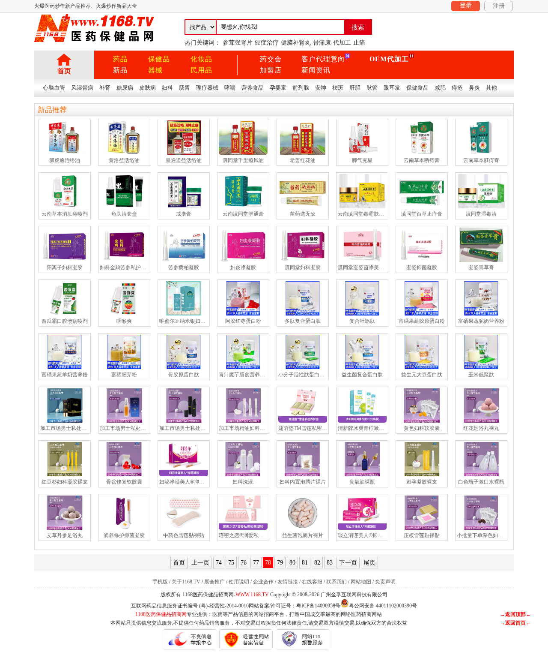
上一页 (200, 562)
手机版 (160, 582)
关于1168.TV (186, 582)
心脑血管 (54, 87)
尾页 (369, 562)
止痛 (359, 42)
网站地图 (361, 582)
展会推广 (214, 582)
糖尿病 (124, 87)
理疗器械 (207, 87)
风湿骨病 (82, 87)
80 (292, 562)
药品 (120, 59)
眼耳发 (392, 87)
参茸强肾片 (238, 42)
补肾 (104, 87)
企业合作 (263, 582)
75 (231, 562)
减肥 (440, 87)
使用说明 (239, 582)
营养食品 (252, 87)
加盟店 (271, 70)
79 (280, 562)
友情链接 (287, 582)
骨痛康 (322, 42)
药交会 (271, 59)
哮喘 (229, 87)
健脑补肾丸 (296, 42)
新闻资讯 (316, 70)
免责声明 (385, 582)
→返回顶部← (515, 614)
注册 (499, 6)
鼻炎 (474, 87)
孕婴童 (278, 87)
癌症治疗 (267, 42)
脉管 (372, 87)
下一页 (348, 562)
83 (330, 562)
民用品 (201, 70)
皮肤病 (147, 87)
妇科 (167, 87)
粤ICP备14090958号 (318, 606)
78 (268, 562)
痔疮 (457, 87)
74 (219, 562)
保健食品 (417, 87)
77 (256, 562)
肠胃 (184, 87)
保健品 (159, 59)
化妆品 (201, 59)
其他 (491, 87)
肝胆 (354, 87)
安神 (320, 87)
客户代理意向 (323, 59)
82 (317, 562)
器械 (155, 70)
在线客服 (312, 582)
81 (305, 562)
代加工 (342, 42)
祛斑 (337, 87)
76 (244, 562)
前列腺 (300, 87)
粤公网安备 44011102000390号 (383, 605)
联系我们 (336, 582)
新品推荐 (52, 110)
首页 (64, 71)
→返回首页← (515, 623)
